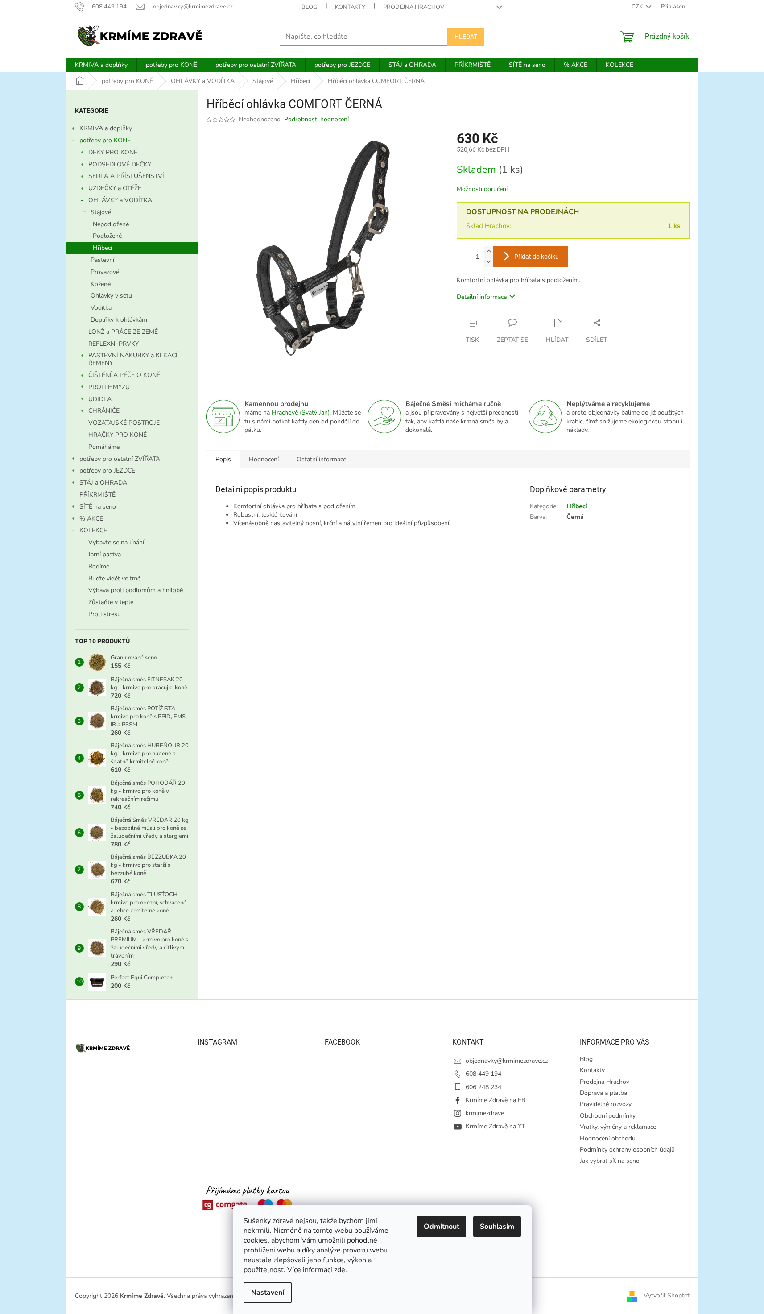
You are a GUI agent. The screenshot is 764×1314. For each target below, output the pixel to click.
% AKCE (91, 518)
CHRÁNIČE (104, 410)
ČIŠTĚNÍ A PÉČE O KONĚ (124, 375)
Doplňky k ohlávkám (119, 319)
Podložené (107, 236)
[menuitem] (101, 65)
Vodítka (101, 307)
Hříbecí (102, 248)
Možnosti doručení (482, 189)
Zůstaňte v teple (110, 602)
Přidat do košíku (536, 256)
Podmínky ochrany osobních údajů (627, 1149)
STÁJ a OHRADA (103, 482)
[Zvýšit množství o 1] (488, 251)
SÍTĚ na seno (97, 506)
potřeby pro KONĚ (105, 140)
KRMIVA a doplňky (105, 128)
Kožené (101, 284)
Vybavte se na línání (116, 542)
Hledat (465, 36)
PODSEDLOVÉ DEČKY (119, 164)
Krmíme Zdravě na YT (495, 1126)
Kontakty (350, 7)
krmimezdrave (485, 1113)
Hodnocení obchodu (608, 1138)
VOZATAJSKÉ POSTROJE (124, 423)
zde (339, 1270)
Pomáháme (104, 447)
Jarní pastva (104, 554)
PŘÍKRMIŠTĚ (97, 494)
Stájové (101, 212)
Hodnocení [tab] (264, 459)
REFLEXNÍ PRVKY (113, 344)
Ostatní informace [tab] (321, 459)
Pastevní (102, 260)
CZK (638, 7)
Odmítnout (441, 1226)
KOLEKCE (93, 530)
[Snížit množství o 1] (488, 262)
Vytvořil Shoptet (667, 1295)
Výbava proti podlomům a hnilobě (135, 590)
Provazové (105, 272)
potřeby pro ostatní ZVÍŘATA (119, 459)
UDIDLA (100, 399)
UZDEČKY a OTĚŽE (114, 188)
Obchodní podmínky (608, 1115)
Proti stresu (104, 614)
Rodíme (98, 566)
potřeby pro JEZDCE (107, 470)
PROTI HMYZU (109, 387)
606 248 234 (483, 1087)
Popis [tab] (223, 459)
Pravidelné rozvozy (606, 1104)
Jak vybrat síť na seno (610, 1160)
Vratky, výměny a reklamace (618, 1127)
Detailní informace (482, 297)
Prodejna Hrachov (413, 7)
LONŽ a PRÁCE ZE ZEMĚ (123, 331)
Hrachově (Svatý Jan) (301, 412)
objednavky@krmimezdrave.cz (507, 1061)
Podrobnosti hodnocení (316, 119)
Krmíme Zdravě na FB (495, 1100)
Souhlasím (497, 1226)
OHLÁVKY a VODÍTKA (120, 200)
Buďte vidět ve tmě (114, 578)
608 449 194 (483, 1073)
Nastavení (267, 1292)
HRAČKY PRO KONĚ (117, 435)
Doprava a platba (603, 1093)
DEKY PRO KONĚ (112, 152)
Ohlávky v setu (111, 295)
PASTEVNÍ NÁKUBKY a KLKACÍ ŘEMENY (133, 359)
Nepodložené (111, 224)
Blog (309, 7)
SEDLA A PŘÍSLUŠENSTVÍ (126, 176)
